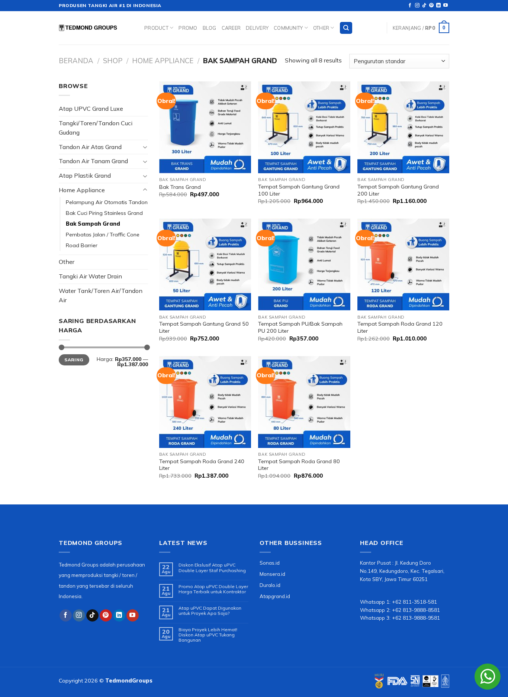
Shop (112, 61)
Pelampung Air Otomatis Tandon (107, 202)
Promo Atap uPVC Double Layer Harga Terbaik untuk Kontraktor (213, 589)
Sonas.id (270, 562)
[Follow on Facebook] (410, 5)
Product (156, 28)
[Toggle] (145, 146)
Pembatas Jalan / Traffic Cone (102, 234)
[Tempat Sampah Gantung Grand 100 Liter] (304, 127)
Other (321, 28)
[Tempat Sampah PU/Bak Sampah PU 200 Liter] (304, 264)
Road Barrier (81, 245)
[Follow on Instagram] (417, 5)
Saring (73, 359)
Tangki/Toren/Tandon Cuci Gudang (95, 127)
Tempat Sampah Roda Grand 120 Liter (400, 327)
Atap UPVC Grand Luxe (91, 108)
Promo (188, 28)
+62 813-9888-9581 (416, 617)
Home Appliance (162, 61)
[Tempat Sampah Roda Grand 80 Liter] (304, 402)
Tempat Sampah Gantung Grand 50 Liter (204, 327)
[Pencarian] (346, 28)
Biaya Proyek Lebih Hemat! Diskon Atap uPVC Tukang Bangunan (208, 635)
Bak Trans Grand (180, 187)
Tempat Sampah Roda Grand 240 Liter (201, 465)
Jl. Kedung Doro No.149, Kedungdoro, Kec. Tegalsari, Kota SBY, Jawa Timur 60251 (402, 570)
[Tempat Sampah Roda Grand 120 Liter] (403, 264)
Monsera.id (272, 574)
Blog (209, 28)
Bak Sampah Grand (93, 223)
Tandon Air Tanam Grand (93, 161)
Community (288, 28)
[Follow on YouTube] (445, 5)
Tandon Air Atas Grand (90, 147)
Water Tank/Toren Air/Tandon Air (100, 295)
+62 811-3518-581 (414, 601)
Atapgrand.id (275, 596)
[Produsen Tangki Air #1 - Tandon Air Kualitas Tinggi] (96, 28)
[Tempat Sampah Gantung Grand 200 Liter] (403, 127)
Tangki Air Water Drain (90, 276)
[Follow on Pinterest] (431, 5)
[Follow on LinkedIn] (438, 5)
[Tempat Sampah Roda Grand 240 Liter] (205, 402)
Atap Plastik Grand (85, 175)
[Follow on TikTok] (424, 5)
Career (231, 28)
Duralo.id (270, 585)
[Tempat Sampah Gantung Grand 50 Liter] (205, 264)
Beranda (76, 61)
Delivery (257, 28)
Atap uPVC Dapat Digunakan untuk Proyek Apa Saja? (210, 611)
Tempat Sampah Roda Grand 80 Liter (299, 465)
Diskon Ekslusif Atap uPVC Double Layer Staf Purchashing (212, 567)
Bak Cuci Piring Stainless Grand (104, 213)
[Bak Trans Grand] (205, 127)
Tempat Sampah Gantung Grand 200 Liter (398, 190)
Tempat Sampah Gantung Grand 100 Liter (299, 190)
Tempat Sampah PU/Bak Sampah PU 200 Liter (300, 327)
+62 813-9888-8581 (416, 610)
